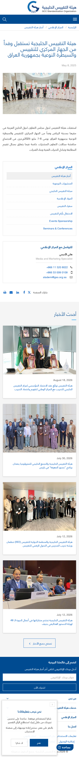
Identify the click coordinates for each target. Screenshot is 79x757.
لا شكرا (19, 742)
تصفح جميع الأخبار (42, 643)
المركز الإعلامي (55, 27)
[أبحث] (4, 19)
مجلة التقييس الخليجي (60, 190)
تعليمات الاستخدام (66, 735)
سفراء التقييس (64, 205)
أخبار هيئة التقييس (33, 27)
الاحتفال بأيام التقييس (61, 213)
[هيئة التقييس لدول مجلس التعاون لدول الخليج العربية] (52, 7)
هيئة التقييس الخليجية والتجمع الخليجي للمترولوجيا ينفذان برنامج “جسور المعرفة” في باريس (42, 465)
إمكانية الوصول (66, 741)
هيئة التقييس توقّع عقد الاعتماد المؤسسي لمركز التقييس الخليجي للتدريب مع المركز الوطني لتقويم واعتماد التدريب (42, 387)
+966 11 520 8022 (57, 267)
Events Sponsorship (60, 220)
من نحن (72, 698)
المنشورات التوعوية (62, 183)
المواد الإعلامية (64, 198)
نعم (39, 742)
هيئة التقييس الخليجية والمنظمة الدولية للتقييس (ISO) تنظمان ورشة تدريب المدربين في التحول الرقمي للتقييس (39, 543)
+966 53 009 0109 (57, 272)
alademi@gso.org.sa (55, 277)
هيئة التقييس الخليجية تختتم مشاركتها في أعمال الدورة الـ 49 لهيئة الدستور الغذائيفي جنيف (41, 622)
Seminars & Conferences (57, 228)
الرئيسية (72, 27)
